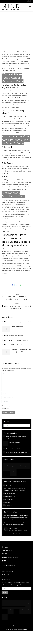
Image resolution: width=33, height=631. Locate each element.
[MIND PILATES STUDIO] (5, 608)
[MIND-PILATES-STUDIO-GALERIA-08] (28, 610)
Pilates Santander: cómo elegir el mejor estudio (17, 322)
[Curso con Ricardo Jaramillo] (5, 617)
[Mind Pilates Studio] (6, 466)
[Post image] (2, 321)
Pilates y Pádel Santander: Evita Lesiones (16, 345)
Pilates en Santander (17, 326)
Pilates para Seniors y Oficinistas (13, 335)
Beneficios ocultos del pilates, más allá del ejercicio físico (21, 351)
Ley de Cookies (5, 574)
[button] (13, 533)
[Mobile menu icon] (30, 7)
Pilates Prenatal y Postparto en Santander (16, 340)
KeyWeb (25, 629)
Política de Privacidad (7, 571)
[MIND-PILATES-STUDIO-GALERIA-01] (11, 610)
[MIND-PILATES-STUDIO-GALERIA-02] (16, 608)
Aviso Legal (4, 568)
